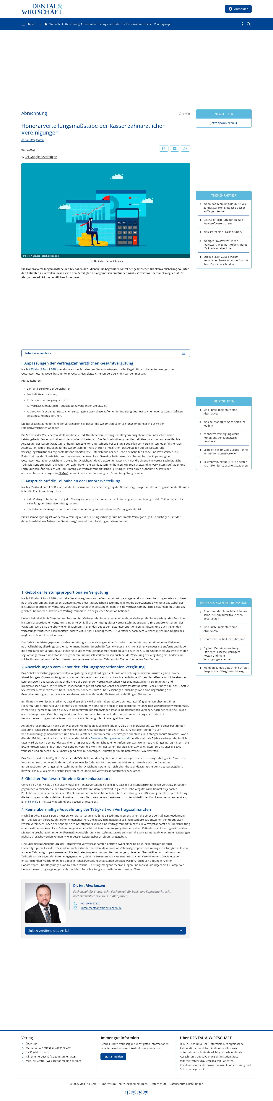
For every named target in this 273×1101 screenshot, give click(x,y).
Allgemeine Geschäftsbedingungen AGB (50, 1056)
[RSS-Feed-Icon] (139, 1091)
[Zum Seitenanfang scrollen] (266, 1094)
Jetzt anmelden (113, 1056)
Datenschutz (158, 1084)
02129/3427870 (90, 903)
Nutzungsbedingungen (133, 1084)
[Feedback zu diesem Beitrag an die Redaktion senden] (185, 148)
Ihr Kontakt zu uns (37, 1052)
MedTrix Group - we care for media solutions (54, 1061)
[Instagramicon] (133, 1091)
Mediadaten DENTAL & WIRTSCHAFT (48, 1048)
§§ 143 (32, 801)
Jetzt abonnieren (222, 123)
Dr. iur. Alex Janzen (32, 140)
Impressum (109, 1084)
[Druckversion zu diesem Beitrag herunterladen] (163, 148)
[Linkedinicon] (145, 1091)
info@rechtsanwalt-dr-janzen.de (101, 908)
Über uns (31, 1044)
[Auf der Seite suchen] (249, 24)
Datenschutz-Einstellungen (186, 1084)
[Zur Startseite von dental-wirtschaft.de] (42, 8)
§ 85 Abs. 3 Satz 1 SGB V (43, 369)
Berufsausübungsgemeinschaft (110, 738)
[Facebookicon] (128, 1091)
